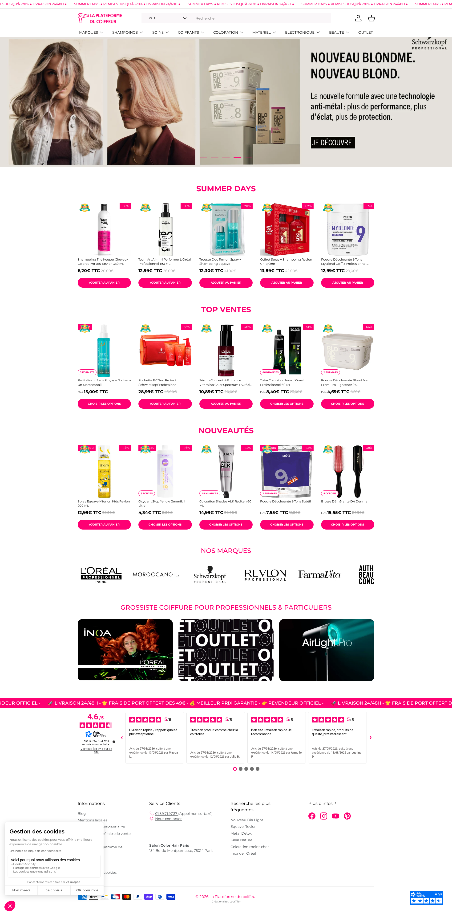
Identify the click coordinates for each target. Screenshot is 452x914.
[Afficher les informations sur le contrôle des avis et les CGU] (114, 742)
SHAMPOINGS (125, 32)
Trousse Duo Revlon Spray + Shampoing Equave (220, 261)
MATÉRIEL (261, 32)
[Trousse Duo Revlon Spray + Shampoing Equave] (226, 229)
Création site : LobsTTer (226, 901)
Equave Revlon (243, 826)
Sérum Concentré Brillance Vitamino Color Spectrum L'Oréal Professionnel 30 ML (224, 382)
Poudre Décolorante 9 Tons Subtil (285, 501)
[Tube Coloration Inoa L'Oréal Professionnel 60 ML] (286, 350)
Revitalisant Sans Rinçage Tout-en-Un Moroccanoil (104, 382)
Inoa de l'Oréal (243, 853)
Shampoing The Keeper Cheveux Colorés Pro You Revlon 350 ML (103, 261)
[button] (371, 18)
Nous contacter (168, 818)
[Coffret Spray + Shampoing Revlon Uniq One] (286, 229)
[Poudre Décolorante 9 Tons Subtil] (286, 471)
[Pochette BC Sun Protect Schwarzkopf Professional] (165, 350)
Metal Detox (241, 833)
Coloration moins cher (249, 847)
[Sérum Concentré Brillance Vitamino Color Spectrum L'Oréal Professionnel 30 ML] (226, 350)
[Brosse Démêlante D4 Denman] (347, 471)
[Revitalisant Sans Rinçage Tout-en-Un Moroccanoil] (104, 350)
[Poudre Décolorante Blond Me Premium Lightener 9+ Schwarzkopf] (347, 350)
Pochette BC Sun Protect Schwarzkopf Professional (158, 382)
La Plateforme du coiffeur (233, 896)
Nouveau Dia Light (246, 820)
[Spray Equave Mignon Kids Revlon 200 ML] (104, 471)
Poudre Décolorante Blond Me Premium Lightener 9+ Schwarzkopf (344, 382)
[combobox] (236, 18)
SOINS (158, 32)
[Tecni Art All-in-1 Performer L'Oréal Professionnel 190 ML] (165, 229)
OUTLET (365, 32)
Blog (82, 813)
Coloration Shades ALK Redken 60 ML (225, 503)
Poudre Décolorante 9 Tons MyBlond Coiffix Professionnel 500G (344, 261)
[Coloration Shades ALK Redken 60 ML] (226, 471)
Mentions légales (92, 820)
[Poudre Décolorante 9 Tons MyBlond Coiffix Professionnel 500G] (347, 229)
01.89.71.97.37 (166, 813)
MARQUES (88, 32)
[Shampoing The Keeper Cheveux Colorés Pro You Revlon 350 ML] (104, 229)
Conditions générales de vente (104, 833)
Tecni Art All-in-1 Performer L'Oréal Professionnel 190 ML (164, 261)
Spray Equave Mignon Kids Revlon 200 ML (104, 503)
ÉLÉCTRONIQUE (300, 32)
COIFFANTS (188, 32)
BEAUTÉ (336, 32)
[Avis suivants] (370, 737)
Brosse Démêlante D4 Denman (345, 501)
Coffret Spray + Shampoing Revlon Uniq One (286, 261)
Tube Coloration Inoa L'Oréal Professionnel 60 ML (282, 382)
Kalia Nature (241, 840)
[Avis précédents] (121, 737)
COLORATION (225, 32)
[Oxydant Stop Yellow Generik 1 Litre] (165, 471)
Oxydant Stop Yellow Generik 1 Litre (161, 503)
